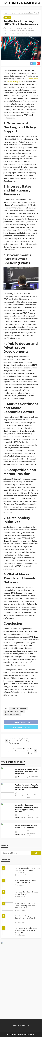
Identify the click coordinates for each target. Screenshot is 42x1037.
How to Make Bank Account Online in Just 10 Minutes (26, 826)
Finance (7, 17)
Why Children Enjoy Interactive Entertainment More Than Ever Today (26, 918)
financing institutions (25, 28)
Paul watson (6, 32)
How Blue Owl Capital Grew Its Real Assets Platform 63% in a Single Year (27, 771)
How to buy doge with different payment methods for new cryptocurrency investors (26, 808)
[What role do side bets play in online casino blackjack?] (7, 883)
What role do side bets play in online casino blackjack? (25, 881)
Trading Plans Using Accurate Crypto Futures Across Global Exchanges (26, 787)
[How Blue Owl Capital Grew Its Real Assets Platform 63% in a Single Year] (7, 931)
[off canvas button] (2, 3)
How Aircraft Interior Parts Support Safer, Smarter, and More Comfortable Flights (27, 870)
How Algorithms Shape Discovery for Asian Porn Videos (27, 893)
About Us (25, 1025)
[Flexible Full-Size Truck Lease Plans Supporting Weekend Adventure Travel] (7, 906)
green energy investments (25, 31)
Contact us (17, 1025)
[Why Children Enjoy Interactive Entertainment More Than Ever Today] (7, 919)
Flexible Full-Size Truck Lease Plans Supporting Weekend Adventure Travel (25, 906)
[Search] (39, 3)
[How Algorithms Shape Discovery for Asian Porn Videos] (7, 895)
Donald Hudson (20, 796)
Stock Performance (23, 33)
